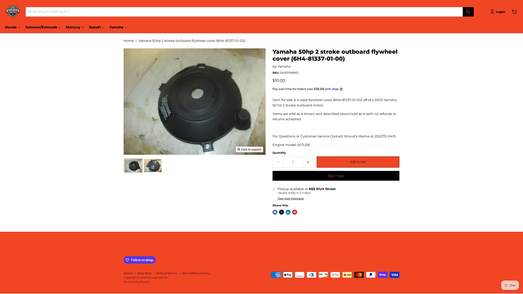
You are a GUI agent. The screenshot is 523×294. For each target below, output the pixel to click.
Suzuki (95, 27)
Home (129, 41)
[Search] (468, 12)
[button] (498, 11)
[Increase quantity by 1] (308, 162)
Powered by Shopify (137, 281)
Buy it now (336, 176)
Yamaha (117, 27)
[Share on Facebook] (275, 212)
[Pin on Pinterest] (294, 212)
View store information (291, 198)
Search (128, 273)
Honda (11, 27)
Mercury (73, 27)
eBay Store (144, 273)
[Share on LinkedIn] (288, 212)
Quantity (279, 152)
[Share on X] (281, 212)
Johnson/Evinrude (41, 27)
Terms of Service (166, 273)
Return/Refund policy (196, 273)
